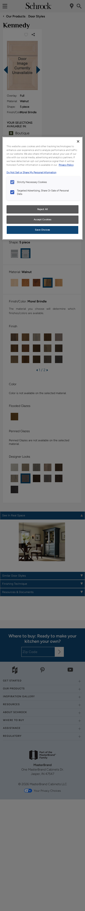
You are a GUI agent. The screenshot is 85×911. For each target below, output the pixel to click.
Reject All (42, 209)
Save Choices (42, 229)
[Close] (78, 141)
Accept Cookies (42, 219)
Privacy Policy (66, 164)
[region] (42, 188)
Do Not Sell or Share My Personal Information (31, 172)
